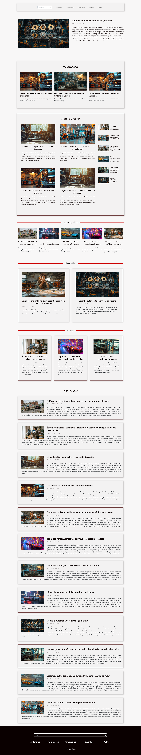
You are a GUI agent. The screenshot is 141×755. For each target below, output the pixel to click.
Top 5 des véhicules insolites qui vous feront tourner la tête (92, 244)
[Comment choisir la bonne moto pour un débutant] (77, 134)
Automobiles (81, 7)
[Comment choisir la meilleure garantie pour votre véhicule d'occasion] (113, 233)
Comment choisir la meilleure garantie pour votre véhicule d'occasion (113, 245)
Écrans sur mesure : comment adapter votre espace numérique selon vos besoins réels (115, 128)
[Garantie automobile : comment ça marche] (43, 33)
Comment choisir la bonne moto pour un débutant (77, 147)
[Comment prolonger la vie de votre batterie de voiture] (70, 81)
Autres (100, 7)
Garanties (91, 7)
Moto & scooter (70, 7)
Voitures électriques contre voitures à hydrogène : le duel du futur (115, 160)
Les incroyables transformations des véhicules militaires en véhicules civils (114, 171)
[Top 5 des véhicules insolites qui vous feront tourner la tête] (92, 233)
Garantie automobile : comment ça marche (92, 20)
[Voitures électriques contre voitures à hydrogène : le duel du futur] (103, 159)
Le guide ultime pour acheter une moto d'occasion (38, 147)
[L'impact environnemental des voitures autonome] (49, 233)
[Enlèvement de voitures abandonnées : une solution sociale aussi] (103, 148)
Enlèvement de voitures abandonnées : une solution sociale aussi (115, 149)
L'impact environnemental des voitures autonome (49, 244)
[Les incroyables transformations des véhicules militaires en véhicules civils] (103, 170)
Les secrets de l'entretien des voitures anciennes (36, 94)
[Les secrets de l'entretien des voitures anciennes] (36, 81)
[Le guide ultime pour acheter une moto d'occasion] (38, 134)
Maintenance (58, 7)
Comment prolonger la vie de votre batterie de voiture (69, 94)
